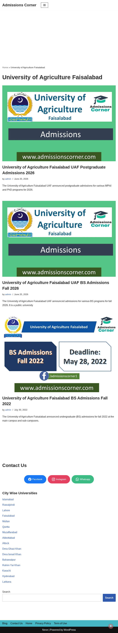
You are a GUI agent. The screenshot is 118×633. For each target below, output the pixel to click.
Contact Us (16, 623)
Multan (6, 521)
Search (6, 591)
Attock (5, 543)
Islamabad (8, 499)
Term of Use (60, 623)
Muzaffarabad (9, 532)
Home (5, 67)
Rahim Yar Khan (11, 565)
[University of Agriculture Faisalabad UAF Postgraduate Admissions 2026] (59, 123)
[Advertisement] (59, 33)
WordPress (70, 630)
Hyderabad (8, 576)
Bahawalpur (9, 559)
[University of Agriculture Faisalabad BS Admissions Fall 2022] (59, 354)
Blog (4, 623)
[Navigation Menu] (44, 5)
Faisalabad (8, 515)
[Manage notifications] (110, 626)
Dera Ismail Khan (11, 554)
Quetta (6, 527)
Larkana (6, 581)
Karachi (6, 570)
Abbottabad (8, 537)
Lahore (6, 510)
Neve (45, 630)
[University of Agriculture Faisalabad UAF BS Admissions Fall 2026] (59, 239)
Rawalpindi (8, 505)
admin (8, 179)
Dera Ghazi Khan (11, 548)
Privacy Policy (43, 623)
